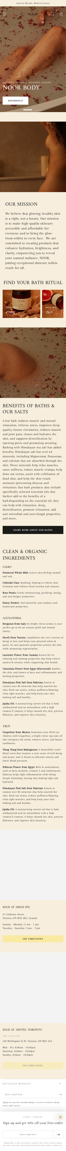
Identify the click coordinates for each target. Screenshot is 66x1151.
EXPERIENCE (15, 101)
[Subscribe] (61, 1094)
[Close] (60, 1117)
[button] (52, 14)
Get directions (33, 939)
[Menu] (4, 14)
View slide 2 (38, 108)
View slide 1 (27, 108)
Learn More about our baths (33, 530)
